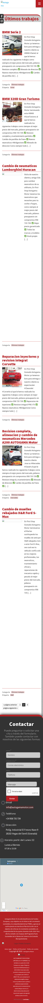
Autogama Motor (28, 951)
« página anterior (10, 704)
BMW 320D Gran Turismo (21, 99)
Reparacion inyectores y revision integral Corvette (20, 360)
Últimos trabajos (17, 85)
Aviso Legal (8, 949)
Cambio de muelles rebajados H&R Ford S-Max (19, 513)
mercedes (14, 498)
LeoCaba (26, 999)
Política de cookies (32, 949)
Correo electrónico (11, 761)
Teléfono (8, 771)
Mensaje (8, 780)
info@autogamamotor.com (19, 807)
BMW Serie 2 (11, 32)
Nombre (8, 751)
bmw (12, 87)
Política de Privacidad (19, 949)
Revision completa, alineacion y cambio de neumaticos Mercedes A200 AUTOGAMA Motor (20, 437)
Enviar (12, 798)
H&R (12, 695)
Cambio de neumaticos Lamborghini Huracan (19, 168)
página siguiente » (10, 708)
